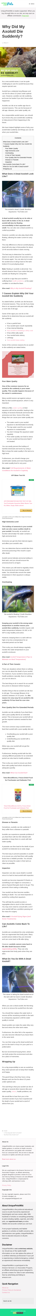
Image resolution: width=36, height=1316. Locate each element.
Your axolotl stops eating (15, 340)
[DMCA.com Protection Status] (18, 1313)
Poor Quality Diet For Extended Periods (18, 157)
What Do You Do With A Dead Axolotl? (16, 166)
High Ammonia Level (12, 151)
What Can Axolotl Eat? (19, 773)
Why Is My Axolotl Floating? (21, 288)
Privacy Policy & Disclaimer (11, 1290)
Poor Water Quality (11, 148)
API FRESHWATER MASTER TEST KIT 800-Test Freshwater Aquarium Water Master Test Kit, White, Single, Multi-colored (18, 503)
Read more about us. (9, 1159)
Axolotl (5, 1130)
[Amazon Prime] (30, 508)
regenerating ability (9, 949)
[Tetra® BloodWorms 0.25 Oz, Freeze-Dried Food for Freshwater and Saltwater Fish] (18, 795)
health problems (18, 281)
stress (14, 1091)
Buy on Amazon (27, 510)
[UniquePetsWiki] (8, 4)
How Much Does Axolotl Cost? (11, 1134)
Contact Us (6, 1292)
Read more (25, 15)
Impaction (8, 162)
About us (5, 1288)
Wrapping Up (7, 169)
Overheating (9, 153)
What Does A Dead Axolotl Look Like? (15, 142)
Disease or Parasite (11, 160)
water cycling (17, 408)
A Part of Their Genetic (13, 155)
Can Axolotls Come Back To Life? (14, 164)
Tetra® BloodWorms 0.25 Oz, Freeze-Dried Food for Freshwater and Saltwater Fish (17, 807)
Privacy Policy (6, 1185)
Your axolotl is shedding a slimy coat (20, 330)
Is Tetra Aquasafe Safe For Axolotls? (13, 1132)
